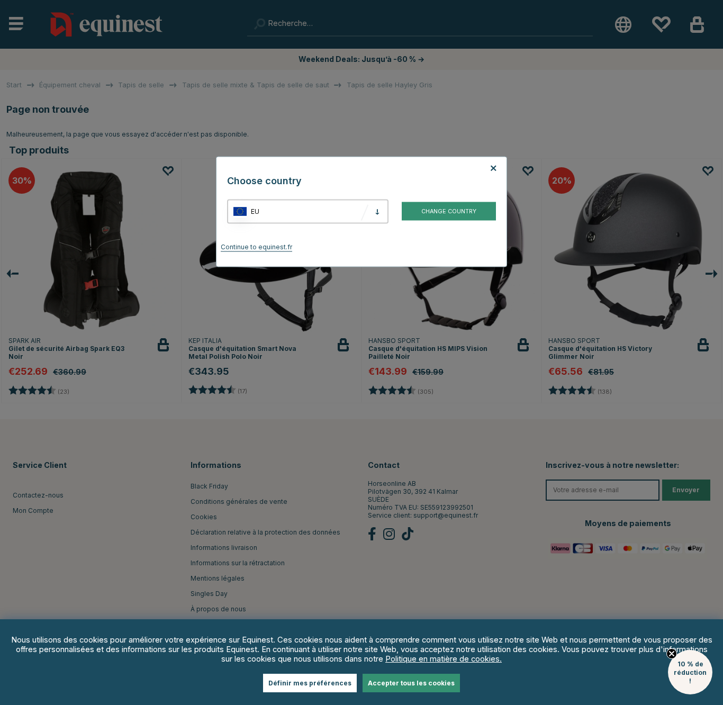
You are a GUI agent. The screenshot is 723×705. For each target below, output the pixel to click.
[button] (690, 672)
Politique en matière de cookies (442, 659)
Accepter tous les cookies (411, 683)
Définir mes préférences (309, 683)
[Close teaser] (671, 653)
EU (255, 211)
